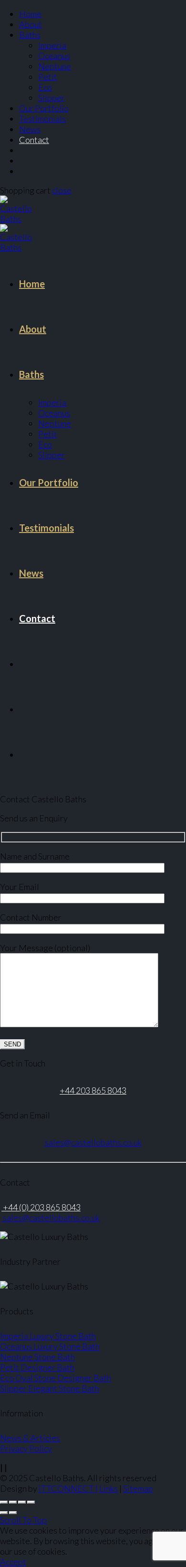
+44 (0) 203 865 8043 (41, 1207)
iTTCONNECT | (68, 1488)
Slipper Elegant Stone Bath (49, 1388)
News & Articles (30, 1438)
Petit (47, 77)
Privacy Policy (26, 1448)
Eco (45, 87)
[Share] (13, 1502)
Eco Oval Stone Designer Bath (55, 1377)
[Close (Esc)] (4, 1502)
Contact (34, 139)
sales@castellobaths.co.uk (93, 1142)
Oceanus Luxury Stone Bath (50, 1346)
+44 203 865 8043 (93, 1090)
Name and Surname (35, 856)
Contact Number (31, 917)
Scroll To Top (23, 1520)
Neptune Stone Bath (37, 1357)
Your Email (19, 886)
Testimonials (42, 118)
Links (108, 1488)
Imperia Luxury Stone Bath (48, 1336)
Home (30, 14)
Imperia (52, 45)
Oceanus (54, 56)
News (30, 129)
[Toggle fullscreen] (22, 1502)
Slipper (51, 97)
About (30, 24)
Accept (13, 1562)
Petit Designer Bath (37, 1367)
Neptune (54, 66)
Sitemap (138, 1488)
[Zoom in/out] (31, 1502)
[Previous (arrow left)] (4, 1512)
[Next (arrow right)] (13, 1512)
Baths (30, 35)
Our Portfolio (44, 108)
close (62, 190)
